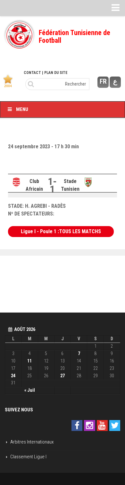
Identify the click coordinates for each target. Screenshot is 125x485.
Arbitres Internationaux (32, 442)
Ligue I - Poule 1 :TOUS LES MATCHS (61, 231)
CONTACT (32, 72)
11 (29, 360)
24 (13, 375)
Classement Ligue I (28, 457)
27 (62, 375)
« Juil (29, 390)
